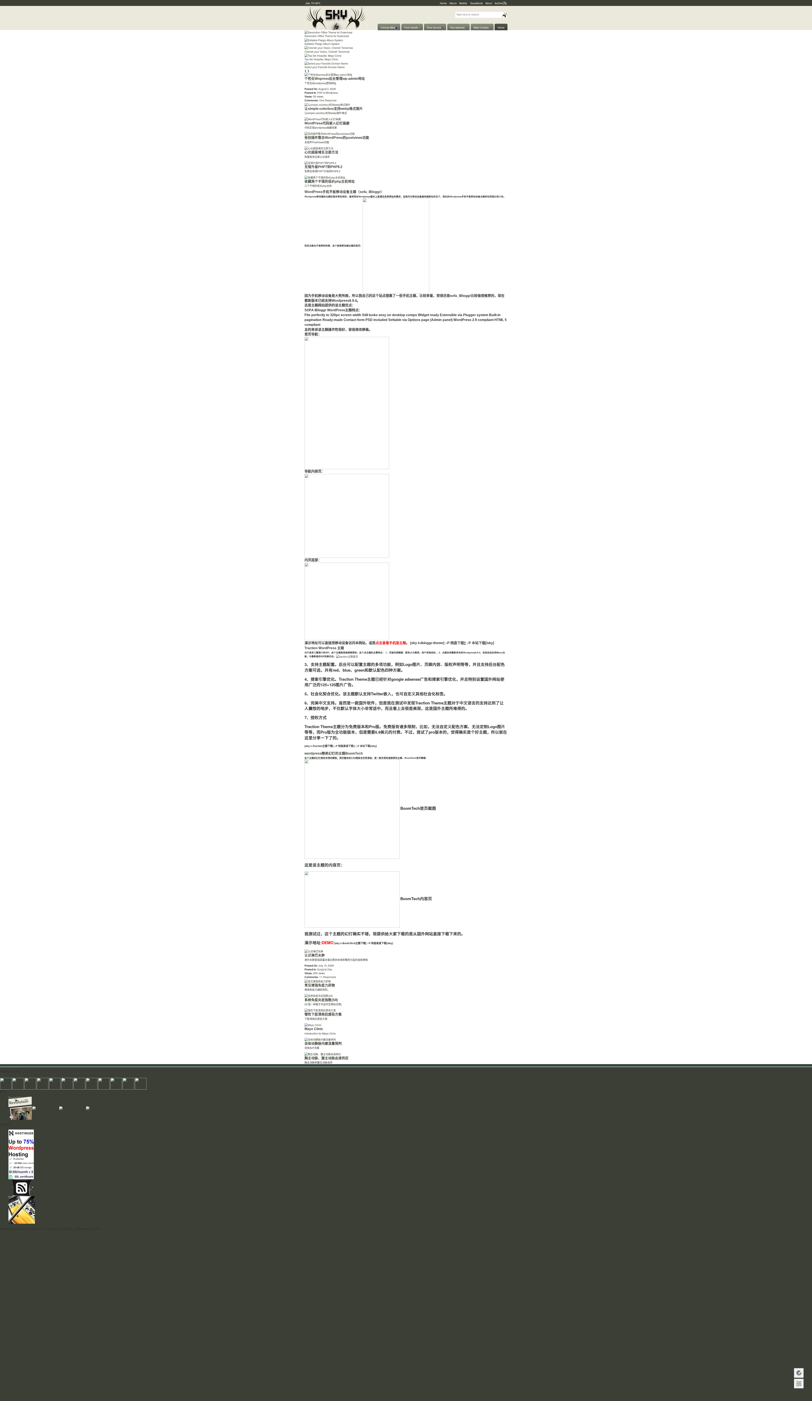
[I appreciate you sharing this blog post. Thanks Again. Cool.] (55, 1083)
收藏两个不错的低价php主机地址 (329, 181)
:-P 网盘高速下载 (343, 746)
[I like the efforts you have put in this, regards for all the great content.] (91, 1083)
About (488, 3)
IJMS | (17, 1076)
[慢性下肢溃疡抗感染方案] (320, 1010)
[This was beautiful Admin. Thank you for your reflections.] (104, 1083)
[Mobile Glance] (21, 1209)
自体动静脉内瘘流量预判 (323, 1043)
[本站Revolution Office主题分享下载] (20, 1108)
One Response (328, 100)
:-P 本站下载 (362, 746)
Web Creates (482, 27)
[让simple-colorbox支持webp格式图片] (327, 104)
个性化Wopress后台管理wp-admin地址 (334, 78)
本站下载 (478, 643)
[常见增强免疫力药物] (317, 980)
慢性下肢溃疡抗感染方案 (323, 1014)
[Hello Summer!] (336, 17)
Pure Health (412, 27)
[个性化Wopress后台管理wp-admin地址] (328, 74)
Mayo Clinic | (136, 1076)
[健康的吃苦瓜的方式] (72, 1108)
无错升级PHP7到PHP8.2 (323, 167)
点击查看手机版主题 (391, 643)
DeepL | (183, 1076)
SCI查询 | (149, 1076)
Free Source (435, 27)
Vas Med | (42, 1076)
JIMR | (69, 1076)
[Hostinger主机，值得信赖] (21, 1154)
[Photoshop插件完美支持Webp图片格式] (110, 1108)
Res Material (458, 27)
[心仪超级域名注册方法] (318, 148)
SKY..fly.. (105, 1229)
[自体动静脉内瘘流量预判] (320, 1039)
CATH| (61, 1076)
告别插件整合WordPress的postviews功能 (336, 137)
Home (443, 3)
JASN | (92, 1076)
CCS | (99, 1076)
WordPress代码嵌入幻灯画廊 (327, 123)
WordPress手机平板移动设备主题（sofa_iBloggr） (344, 192)
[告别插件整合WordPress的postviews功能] (329, 133)
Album (453, 3)
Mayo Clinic (313, 1029)
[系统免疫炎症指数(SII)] (318, 995)
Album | (124, 1076)
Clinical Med (389, 27)
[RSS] (21, 1187)
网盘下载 (457, 643)
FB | (106, 1076)
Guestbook (476, 3)
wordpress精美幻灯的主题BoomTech (333, 753)
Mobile (463, 3)
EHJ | (3, 1076)
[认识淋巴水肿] (313, 951)
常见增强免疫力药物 (319, 985)
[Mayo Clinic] (312, 1024)
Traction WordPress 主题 (324, 648)
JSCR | (53, 1076)
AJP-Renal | (80, 1076)
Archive (499, 3)
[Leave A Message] (799, 1373)
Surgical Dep (324, 969)
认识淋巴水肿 (314, 955)
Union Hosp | (29, 1076)
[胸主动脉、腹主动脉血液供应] (322, 1053)
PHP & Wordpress (327, 92)
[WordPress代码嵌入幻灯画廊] (322, 118)
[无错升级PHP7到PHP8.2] (320, 162)
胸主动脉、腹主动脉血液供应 (326, 1058)
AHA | (10, 1076)
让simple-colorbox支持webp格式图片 (333, 108)
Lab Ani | (114, 1076)
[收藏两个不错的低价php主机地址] (324, 177)
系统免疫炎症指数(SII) (321, 1000)
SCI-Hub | (161, 1076)
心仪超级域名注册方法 (321, 152)
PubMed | (172, 1076)
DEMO (328, 942)
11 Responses (327, 977)
